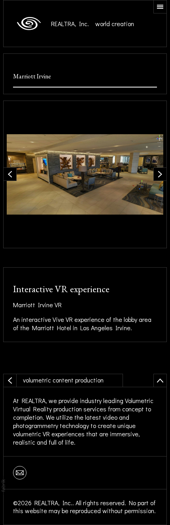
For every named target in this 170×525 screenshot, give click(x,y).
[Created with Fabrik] (3, 485)
